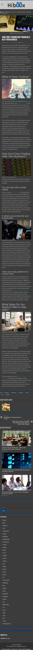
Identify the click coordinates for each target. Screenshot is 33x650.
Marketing (5, 582)
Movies (4, 588)
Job (2, 394)
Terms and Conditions (24, 649)
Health (4, 566)
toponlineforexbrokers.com (19, 290)
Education (5, 536)
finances (21, 392)
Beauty (4, 520)
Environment (6, 542)
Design (4, 533)
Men (4, 585)
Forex (27, 392)
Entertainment (6, 539)
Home (2, 12)
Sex (4, 607)
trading (8, 394)
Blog (4, 523)
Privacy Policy (6, 649)
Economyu (14, 392)
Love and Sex (6, 580)
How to (4, 574)
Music (4, 591)
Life (4, 577)
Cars (4, 528)
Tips (4, 618)
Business (7, 12)
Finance (5, 547)
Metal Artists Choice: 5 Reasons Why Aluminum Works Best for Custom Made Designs (20, 422)
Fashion (5, 544)
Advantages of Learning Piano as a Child (12, 417)
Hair (4, 563)
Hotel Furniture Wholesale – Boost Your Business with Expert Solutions (14, 448)
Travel (4, 621)
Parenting (5, 596)
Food (4, 553)
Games (4, 558)
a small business (15, 192)
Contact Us (14, 649)
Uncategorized (6, 623)
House (4, 572)
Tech (4, 615)
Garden (5, 561)
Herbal (4, 569)
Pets (4, 602)
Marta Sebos (6, 42)
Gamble (5, 555)
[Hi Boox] (16, 4)
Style (4, 612)
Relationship (6, 604)
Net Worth (5, 593)
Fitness (4, 550)
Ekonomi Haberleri (21, 103)
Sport (4, 610)
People (4, 599)
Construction (6, 531)
